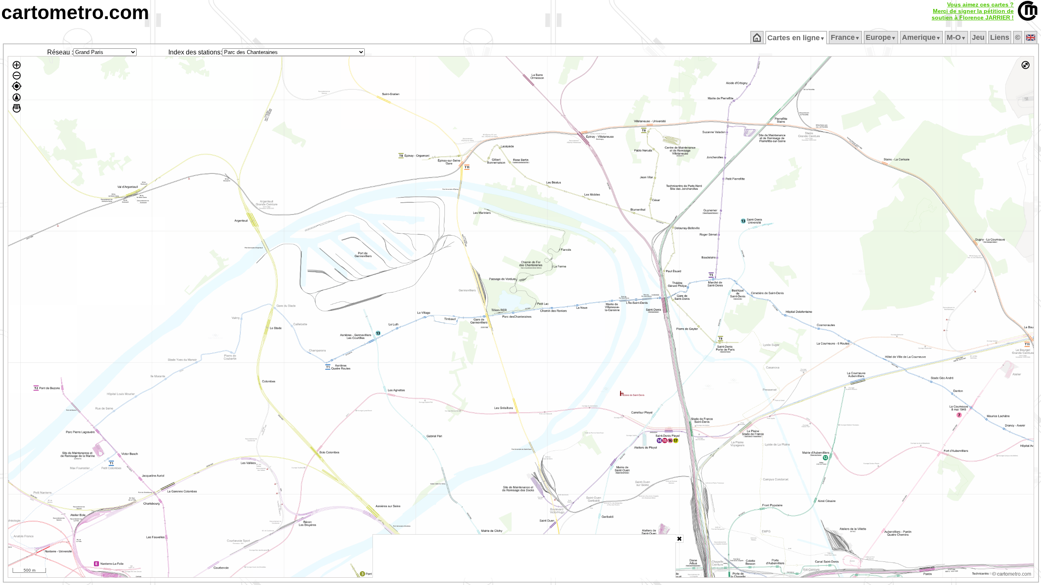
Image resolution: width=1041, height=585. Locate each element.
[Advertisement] (524, 556)
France (845, 37)
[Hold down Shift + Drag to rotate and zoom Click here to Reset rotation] (17, 97)
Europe (881, 37)
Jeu (978, 37)
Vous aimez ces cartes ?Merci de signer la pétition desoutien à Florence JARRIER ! (973, 11)
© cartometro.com (1011, 574)
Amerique (921, 37)
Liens (999, 37)
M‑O (956, 37)
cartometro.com (75, 12)
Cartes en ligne (796, 38)
